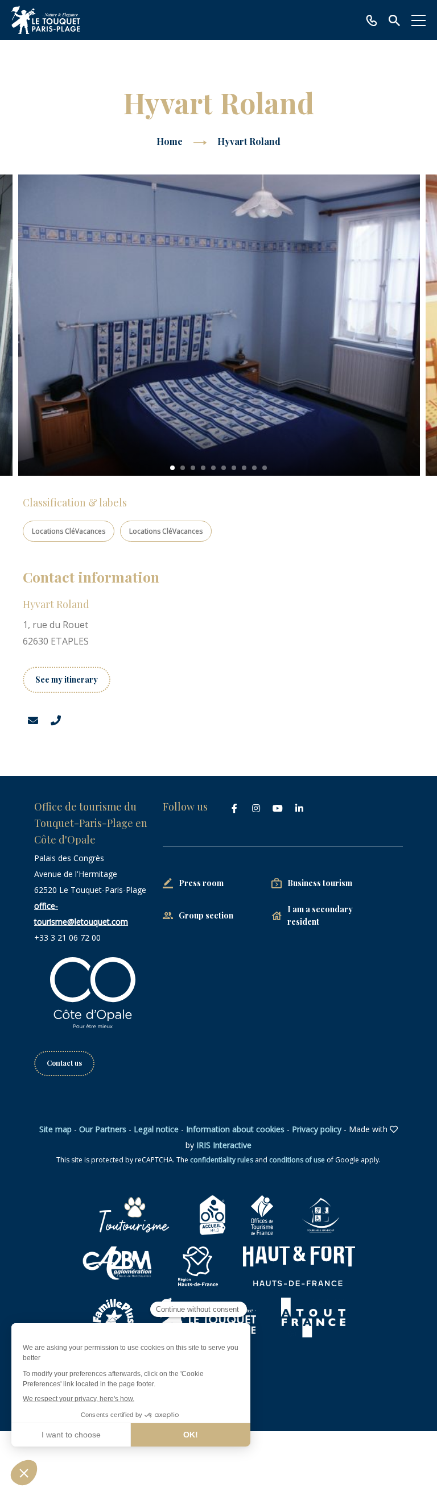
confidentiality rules (221, 1160)
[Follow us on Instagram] (256, 808)
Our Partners (102, 1129)
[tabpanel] (219, 325)
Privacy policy (316, 1129)
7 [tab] (234, 468)
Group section (206, 915)
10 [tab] (264, 468)
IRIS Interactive (224, 1145)
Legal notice (156, 1129)
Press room (201, 883)
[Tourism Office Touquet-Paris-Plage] (45, 20)
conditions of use (297, 1160)
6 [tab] (223, 468)
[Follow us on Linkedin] (299, 808)
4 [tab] (203, 468)
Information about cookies (235, 1129)
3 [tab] (193, 468)
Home (169, 141)
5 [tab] (213, 468)
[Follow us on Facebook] (234, 808)
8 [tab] (244, 468)
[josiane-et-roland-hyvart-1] (219, 325)
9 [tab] (254, 468)
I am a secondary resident (320, 915)
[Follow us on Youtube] (277, 808)
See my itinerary (66, 679)
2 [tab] (182, 468)
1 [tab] (172, 468)
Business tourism (319, 883)
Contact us (64, 1062)
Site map (55, 1129)
